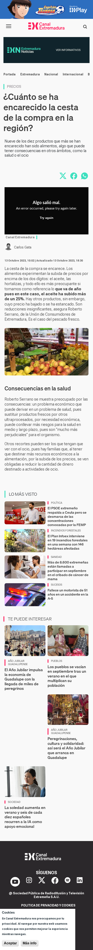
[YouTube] (15, 882)
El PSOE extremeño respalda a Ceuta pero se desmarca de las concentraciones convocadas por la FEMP (67, 516)
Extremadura (30, 74)
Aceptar (10, 943)
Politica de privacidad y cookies (48, 905)
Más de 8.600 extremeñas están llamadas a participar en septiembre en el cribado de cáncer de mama (68, 570)
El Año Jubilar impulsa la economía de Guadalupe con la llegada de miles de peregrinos (24, 679)
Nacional (51, 74)
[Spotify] (68, 882)
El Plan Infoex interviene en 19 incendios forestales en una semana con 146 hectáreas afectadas (68, 542)
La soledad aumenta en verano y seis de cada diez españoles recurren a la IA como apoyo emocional (25, 816)
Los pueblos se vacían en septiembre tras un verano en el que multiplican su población (67, 676)
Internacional (73, 74)
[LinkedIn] (80, 882)
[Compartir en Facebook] (74, 176)
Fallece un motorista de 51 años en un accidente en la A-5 (68, 594)
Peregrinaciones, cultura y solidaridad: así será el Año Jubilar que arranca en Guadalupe (66, 748)
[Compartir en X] (63, 176)
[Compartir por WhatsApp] (84, 176)
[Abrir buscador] (85, 26)
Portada (9, 74)
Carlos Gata (22, 247)
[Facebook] (54, 882)
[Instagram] (29, 882)
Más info (30, 943)
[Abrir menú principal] (8, 26)
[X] (41, 882)
